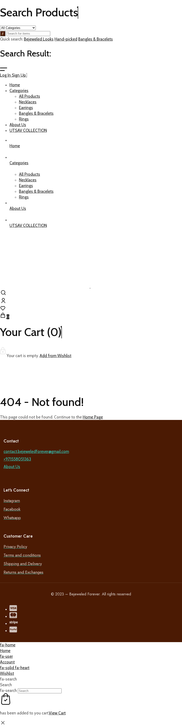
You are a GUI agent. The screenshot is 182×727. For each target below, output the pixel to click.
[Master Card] (13, 616)
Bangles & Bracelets (95, 39)
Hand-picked (66, 39)
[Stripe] (13, 623)
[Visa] (13, 609)
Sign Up (19, 75)
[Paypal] (13, 630)
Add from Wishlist (55, 355)
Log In (6, 75)
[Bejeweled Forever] (90, 286)
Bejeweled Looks (39, 39)
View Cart (57, 713)
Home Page (93, 417)
